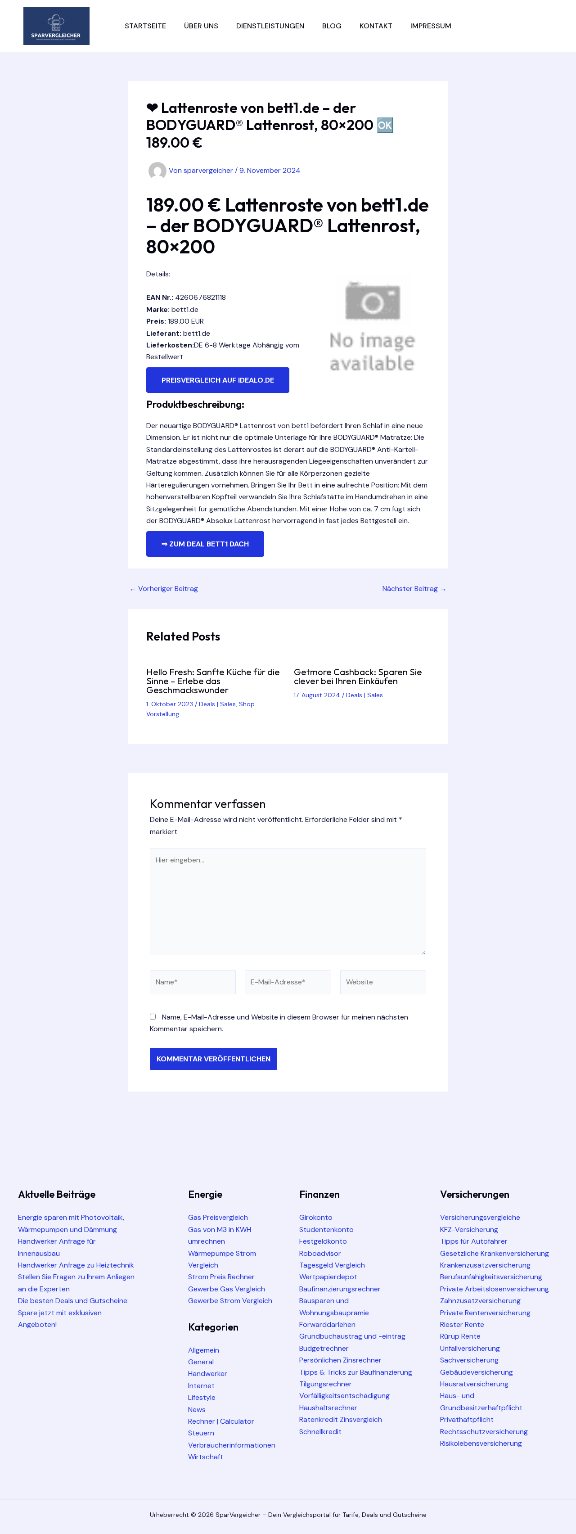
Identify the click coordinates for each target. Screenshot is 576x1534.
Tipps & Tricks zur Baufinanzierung (355, 1372)
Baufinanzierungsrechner (340, 1289)
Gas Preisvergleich (218, 1217)
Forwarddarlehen (327, 1324)
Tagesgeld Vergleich (332, 1265)
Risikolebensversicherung (481, 1443)
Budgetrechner (324, 1348)
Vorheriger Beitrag (163, 588)
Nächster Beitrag (414, 588)
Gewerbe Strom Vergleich (230, 1300)
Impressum (430, 26)
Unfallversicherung (470, 1348)
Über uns (201, 26)
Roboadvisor (320, 1253)
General (201, 1362)
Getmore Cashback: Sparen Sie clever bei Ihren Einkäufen (358, 676)
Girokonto (316, 1217)
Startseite (145, 26)
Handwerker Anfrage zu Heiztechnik (76, 1265)
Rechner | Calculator (221, 1421)
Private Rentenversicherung (485, 1312)
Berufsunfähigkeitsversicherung (491, 1276)
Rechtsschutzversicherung (484, 1431)
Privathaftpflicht (467, 1419)
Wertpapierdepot (328, 1276)
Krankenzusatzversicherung (485, 1265)
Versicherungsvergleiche (480, 1217)
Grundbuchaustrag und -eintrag (352, 1336)
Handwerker (207, 1373)
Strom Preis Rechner (221, 1276)
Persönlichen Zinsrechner (340, 1360)
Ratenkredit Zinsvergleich (340, 1419)
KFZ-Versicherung (469, 1229)
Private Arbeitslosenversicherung (494, 1289)
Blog (332, 26)
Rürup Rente (460, 1336)
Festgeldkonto (323, 1241)
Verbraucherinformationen (231, 1445)
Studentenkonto (326, 1229)
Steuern (201, 1433)
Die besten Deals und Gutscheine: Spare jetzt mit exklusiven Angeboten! (73, 1312)
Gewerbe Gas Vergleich (226, 1289)
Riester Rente (462, 1324)
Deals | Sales (217, 704)
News (197, 1409)
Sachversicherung (469, 1360)
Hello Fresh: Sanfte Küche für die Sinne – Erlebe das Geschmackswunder (213, 680)
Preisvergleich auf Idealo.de (218, 380)
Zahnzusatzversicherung (480, 1300)
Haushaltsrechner (328, 1407)
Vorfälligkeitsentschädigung (344, 1395)
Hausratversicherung (474, 1384)
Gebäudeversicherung (476, 1372)
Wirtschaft (205, 1457)
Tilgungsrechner (325, 1384)
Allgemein (203, 1350)
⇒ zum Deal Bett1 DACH (205, 544)
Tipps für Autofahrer (474, 1241)
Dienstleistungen (270, 26)
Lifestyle (202, 1397)
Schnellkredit (320, 1431)
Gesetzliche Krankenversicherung (494, 1253)
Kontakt (376, 26)
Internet (201, 1385)
